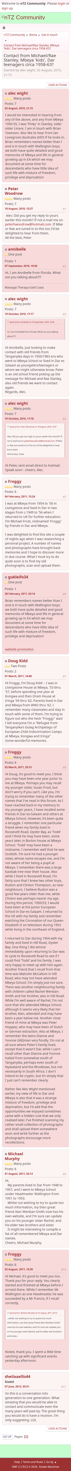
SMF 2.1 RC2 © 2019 (24, 1466)
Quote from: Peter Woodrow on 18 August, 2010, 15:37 (33, 426)
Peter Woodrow (14, 191)
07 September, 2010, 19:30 (21, 266)
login (61, 3)
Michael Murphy (14, 1156)
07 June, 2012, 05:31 (17, 1386)
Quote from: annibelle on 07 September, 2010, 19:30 (32, 322)
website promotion (19, 649)
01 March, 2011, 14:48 (18, 676)
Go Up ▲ (51, 1462)
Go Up (7, 1436)
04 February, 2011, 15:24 (20, 496)
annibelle (17, 249)
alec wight (18, 93)
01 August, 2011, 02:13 (19, 1174)
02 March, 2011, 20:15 (18, 767)
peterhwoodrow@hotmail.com (28, 224)
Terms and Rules (33, 1462)
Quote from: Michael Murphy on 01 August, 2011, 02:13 (33, 1313)
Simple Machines (49, 1466)
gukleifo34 (18, 577)
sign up (7, 8)
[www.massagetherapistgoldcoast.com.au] (18, 259)
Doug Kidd (18, 660)
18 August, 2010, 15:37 (19, 208)
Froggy (14, 481)
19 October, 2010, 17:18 (19, 418)
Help (17, 1462)
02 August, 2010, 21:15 (19, 108)
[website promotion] (18, 587)
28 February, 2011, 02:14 (20, 594)
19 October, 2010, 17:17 (19, 314)
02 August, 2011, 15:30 (19, 1269)
